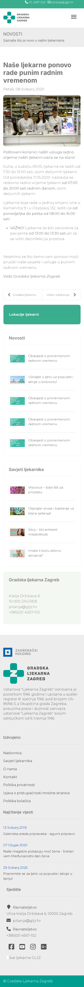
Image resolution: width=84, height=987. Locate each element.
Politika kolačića (17, 801)
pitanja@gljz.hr (62, 2)
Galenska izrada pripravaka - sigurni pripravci (39, 834)
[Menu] (73, 16)
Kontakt (10, 777)
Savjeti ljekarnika (17, 761)
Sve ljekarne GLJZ (25, 958)
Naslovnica (12, 753)
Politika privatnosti (19, 785)
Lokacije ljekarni (24, 314)
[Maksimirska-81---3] (42, 120)
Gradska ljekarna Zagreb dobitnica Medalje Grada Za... (27, 294)
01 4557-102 (37, 2)
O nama (10, 769)
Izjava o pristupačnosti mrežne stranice (36, 793)
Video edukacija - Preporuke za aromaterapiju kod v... (64, 294)
